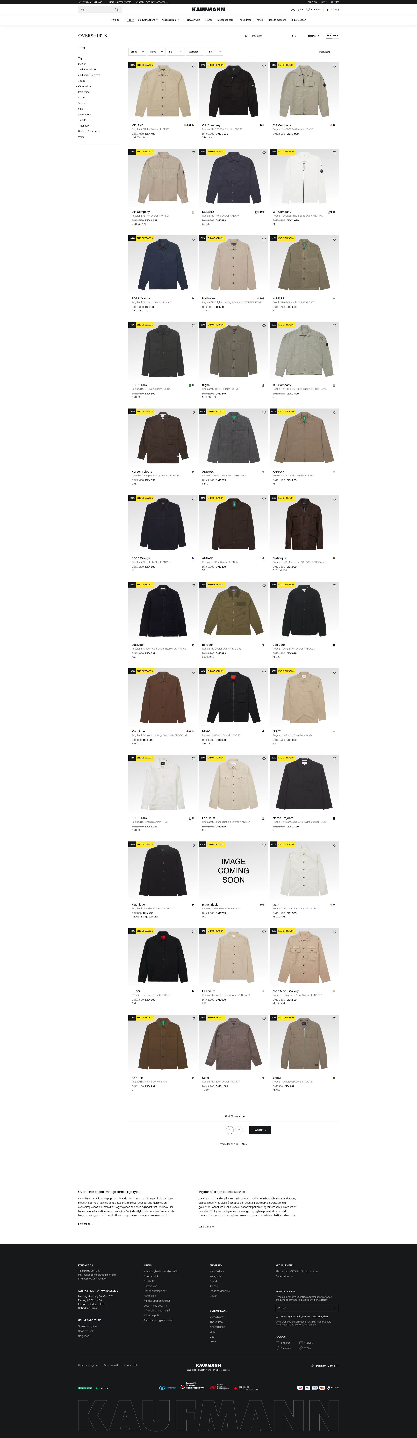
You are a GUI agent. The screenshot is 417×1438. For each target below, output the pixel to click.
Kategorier (216, 1276)
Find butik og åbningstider (92, 1278)
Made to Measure (220, 1291)
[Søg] (117, 9)
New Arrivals (217, 1271)
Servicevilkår (301, 1324)
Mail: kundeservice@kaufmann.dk (97, 1274)
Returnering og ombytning (158, 1320)
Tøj (80, 58)
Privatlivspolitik (152, 1315)
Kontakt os (150, 1295)
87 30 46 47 (94, 1270)
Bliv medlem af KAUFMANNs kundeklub (297, 1271)
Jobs (213, 1331)
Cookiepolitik (151, 1276)
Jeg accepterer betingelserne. (295, 1316)
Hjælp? (324, 2)
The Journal (216, 1322)
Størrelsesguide (87, 1326)
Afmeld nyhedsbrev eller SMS (161, 1271)
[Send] (333, 1308)
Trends (214, 1286)
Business (335, 2)
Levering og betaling (155, 1305)
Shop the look (86, 1331)
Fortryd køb (150, 1286)
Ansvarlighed (217, 1326)
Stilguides (83, 1336)
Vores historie (218, 1317)
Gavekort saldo (284, 1276)
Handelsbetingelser (155, 1291)
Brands (214, 1281)
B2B (212, 1336)
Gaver (213, 1295)
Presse (214, 1341)
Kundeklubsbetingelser (157, 1300)
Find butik (312, 2)
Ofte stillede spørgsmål (157, 1310)
